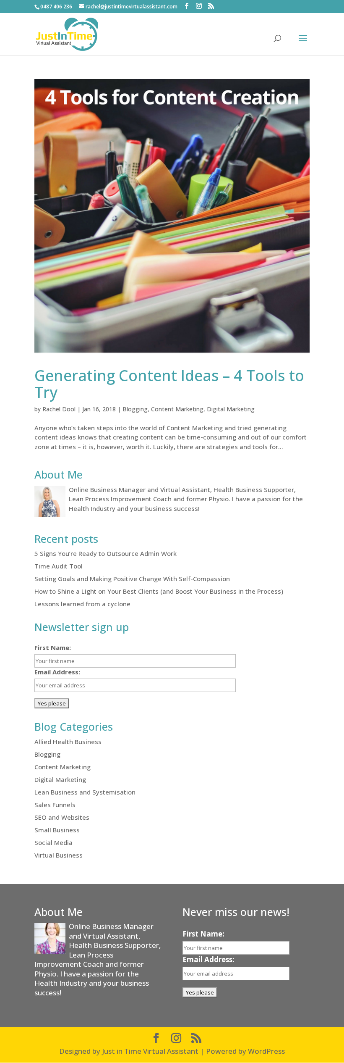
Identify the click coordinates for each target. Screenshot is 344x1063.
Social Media (53, 842)
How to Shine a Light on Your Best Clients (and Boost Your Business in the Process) (158, 591)
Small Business (57, 830)
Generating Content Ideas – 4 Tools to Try (169, 384)
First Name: (52, 647)
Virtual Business (58, 855)
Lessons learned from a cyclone (82, 604)
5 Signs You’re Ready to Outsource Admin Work (105, 553)
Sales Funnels (55, 804)
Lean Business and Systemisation (85, 792)
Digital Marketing (231, 409)
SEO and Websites (61, 817)
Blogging (135, 409)
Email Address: (57, 672)
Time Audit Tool (58, 566)
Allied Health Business (68, 741)
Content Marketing (177, 409)
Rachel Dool (59, 409)
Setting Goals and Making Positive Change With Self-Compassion (132, 578)
